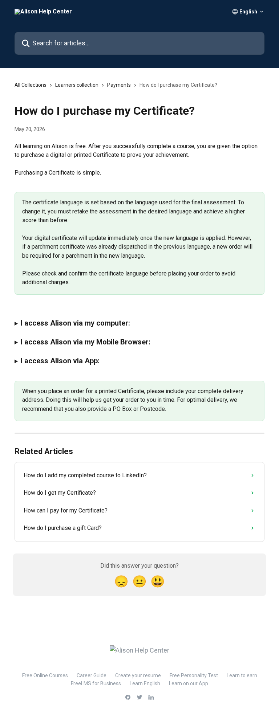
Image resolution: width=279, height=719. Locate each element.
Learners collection (76, 85)
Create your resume (138, 675)
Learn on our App (188, 683)
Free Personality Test (194, 675)
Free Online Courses (45, 675)
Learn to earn (242, 675)
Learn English (145, 683)
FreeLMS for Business (96, 683)
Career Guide (91, 675)
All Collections (30, 85)
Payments (119, 85)
